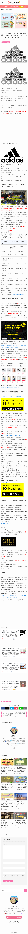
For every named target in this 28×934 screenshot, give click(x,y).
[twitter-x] (10, 922)
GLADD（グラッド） (6, 524)
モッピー (3, 560)
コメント (5, 844)
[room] (15, 922)
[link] (14, 748)
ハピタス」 (5, 396)
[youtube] (18, 922)
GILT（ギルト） (5, 536)
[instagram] (13, 922)
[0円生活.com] (14, 2)
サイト (4, 871)
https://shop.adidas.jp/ (18, 294)
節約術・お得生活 (6, 42)
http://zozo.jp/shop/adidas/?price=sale (10, 387)
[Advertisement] (14, 128)
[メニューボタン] (2, 2)
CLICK (21, 6)
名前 (4, 861)
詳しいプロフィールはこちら (14, 917)
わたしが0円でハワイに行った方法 (11, 435)
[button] (3, 708)
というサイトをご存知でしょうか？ (17, 396)
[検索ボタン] (25, 2)
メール (4, 866)
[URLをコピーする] (25, 708)
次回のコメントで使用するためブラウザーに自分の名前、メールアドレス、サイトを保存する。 (14, 876)
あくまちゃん (14, 736)
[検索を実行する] (25, 890)
